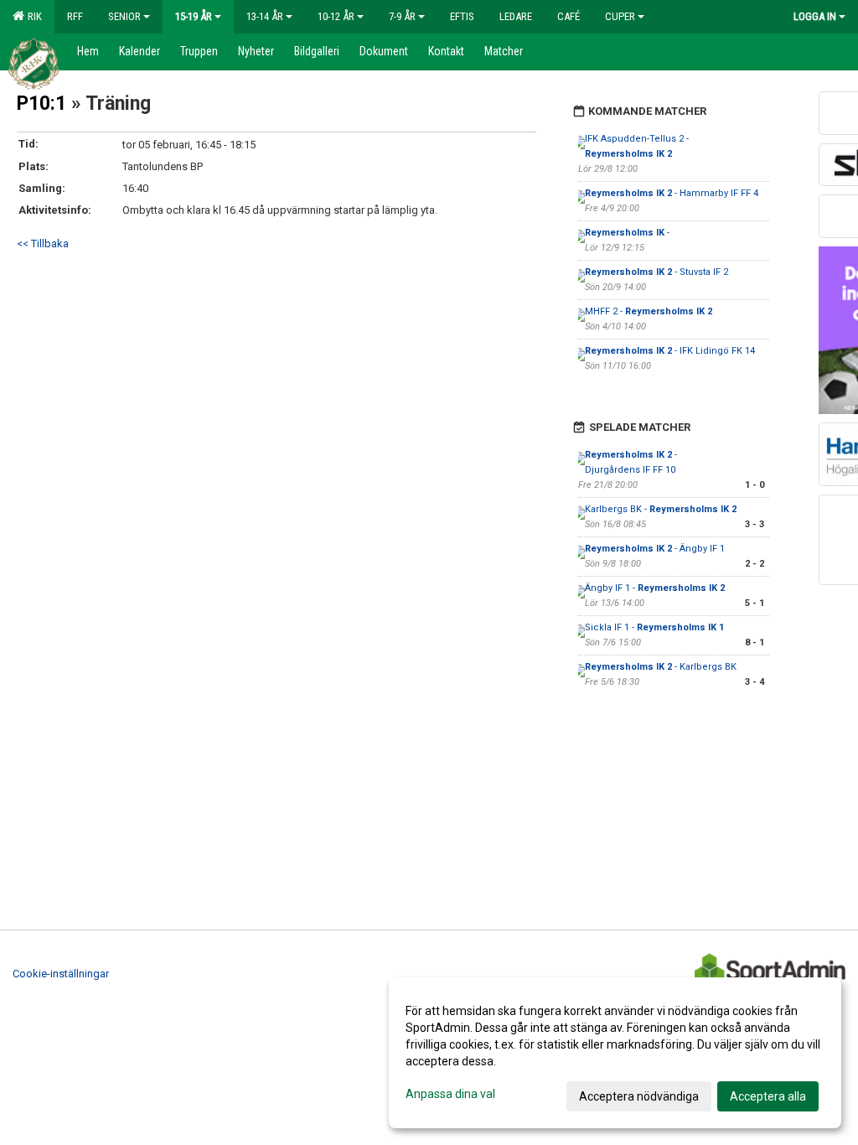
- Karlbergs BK (661, 666)
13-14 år (264, 16)
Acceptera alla (768, 1096)
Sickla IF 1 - (654, 627)
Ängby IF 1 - (655, 588)
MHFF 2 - (648, 311)
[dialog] (615, 1052)
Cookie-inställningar (61, 973)
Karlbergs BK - (661, 509)
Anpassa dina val (450, 1094)
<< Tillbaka (43, 243)
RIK (32, 16)
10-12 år (336, 16)
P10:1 (41, 103)
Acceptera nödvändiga (639, 1096)
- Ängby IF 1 (655, 548)
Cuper (620, 16)
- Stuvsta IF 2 (656, 272)
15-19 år (193, 16)
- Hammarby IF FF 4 (671, 193)
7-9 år (402, 16)
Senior (124, 16)
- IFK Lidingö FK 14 (670, 350)
